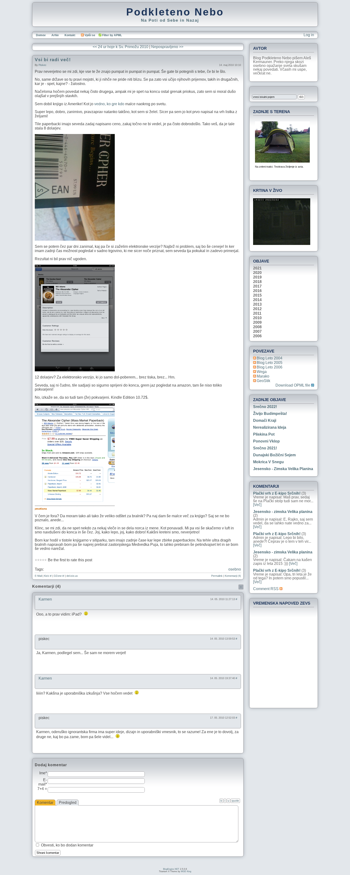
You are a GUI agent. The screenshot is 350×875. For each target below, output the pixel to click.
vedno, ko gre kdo (109, 104)
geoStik (263, 381)
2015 (257, 295)
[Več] (257, 505)
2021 (257, 268)
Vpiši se (90, 35)
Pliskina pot (264, 434)
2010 (257, 318)
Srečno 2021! (265, 448)
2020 (257, 273)
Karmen (45, 599)
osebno (234, 569)
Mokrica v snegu (268, 462)
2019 (257, 277)
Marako (263, 376)
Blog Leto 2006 (269, 367)
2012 (257, 309)
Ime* (43, 773)
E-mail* (42, 782)
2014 (257, 300)
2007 (257, 331)
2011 (257, 313)
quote (235, 800)
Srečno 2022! (265, 407)
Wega (262, 372)
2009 (257, 322)
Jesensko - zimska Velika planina (283, 469)
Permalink (217, 575)
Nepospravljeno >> (167, 47)
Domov (41, 35)
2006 (257, 336)
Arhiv (55, 35)
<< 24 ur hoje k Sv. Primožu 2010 (120, 47)
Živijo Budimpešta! (270, 414)
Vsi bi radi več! (53, 59)
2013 (257, 304)
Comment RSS (266, 589)
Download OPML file (293, 385)
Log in (309, 35)
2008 (257, 327)
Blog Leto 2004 (269, 358)
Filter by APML (112, 35)
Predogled (67, 802)
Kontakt (70, 35)
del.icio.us (72, 575)
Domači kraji (264, 420)
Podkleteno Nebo (175, 12)
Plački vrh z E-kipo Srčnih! (276, 493)
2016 (257, 291)
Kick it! (48, 575)
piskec (42, 65)
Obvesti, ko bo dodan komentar (67, 845)
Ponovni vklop (266, 441)
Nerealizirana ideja (269, 427)
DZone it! (59, 575)
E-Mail (38, 575)
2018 (257, 282)
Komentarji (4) (233, 575)
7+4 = (42, 789)
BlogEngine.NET (171, 869)
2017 (257, 286)
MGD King (186, 871)
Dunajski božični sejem (274, 455)
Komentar (45, 802)
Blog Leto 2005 (269, 363)
